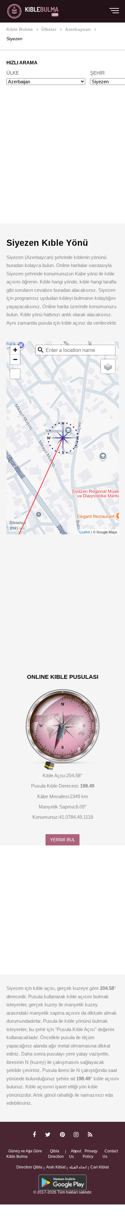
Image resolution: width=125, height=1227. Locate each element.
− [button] (15, 359)
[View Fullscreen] (15, 374)
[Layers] (108, 366)
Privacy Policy (90, 1154)
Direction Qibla (29, 1167)
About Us (75, 1154)
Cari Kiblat (99, 1167)
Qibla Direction (56, 1154)
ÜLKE (12, 73)
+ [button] (15, 350)
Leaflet (84, 531)
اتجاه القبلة (78, 1167)
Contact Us (110, 1154)
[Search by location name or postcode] (41, 350)
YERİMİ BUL (62, 839)
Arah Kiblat (55, 1167)
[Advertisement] (62, 160)
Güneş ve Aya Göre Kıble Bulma (24, 1154)
